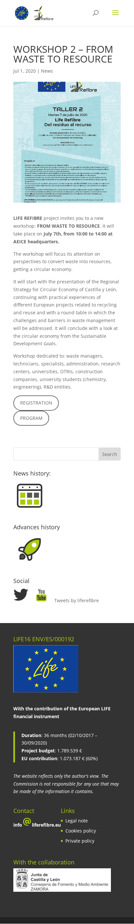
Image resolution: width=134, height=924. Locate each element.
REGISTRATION (36, 403)
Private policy (79, 841)
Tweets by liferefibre (76, 600)
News (47, 71)
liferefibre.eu (46, 825)
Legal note (76, 820)
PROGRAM (31, 418)
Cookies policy (80, 831)
